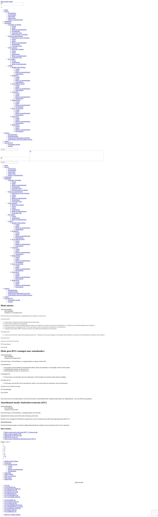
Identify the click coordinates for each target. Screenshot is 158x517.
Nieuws (6, 11)
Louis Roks (15, 92)
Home (6, 10)
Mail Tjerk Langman (18, 49)
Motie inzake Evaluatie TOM (12, 434)
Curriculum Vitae (17, 33)
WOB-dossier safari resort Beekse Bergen (20, 139)
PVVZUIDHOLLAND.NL (12, 508)
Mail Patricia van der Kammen (20, 38)
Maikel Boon (15, 125)
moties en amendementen (19, 64)
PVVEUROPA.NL (10, 487)
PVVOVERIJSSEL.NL (11, 495)
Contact (6, 141)
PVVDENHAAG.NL (10, 490)
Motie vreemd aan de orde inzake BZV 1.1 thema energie (21, 432)
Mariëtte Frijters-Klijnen (19, 67)
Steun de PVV (8, 143)
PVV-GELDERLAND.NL (12, 497)
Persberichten (12, 13)
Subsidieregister (12, 134)
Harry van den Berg (17, 108)
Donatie (10, 146)
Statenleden (7, 23)
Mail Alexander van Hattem (20, 34)
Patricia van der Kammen (15, 36)
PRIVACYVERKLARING (12, 514)
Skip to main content (7, 1)
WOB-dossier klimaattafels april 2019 (19, 138)
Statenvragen (12, 18)
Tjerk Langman (12, 47)
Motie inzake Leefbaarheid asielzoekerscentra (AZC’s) (20, 439)
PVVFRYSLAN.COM (11, 492)
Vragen (14, 26)
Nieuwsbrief (11, 16)
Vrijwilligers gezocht (14, 144)
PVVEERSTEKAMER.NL (12, 489)
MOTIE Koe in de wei (11, 437)
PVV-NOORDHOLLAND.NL (13, 506)
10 (5, 456)
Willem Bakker (16, 100)
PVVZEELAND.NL (10, 510)
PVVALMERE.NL (10, 500)
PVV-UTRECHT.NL (10, 503)
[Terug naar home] (12, 5)
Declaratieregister (13, 136)
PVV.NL (7, 485)
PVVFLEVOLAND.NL (11, 502)
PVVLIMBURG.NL (10, 511)
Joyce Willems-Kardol (18, 84)
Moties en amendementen (15, 20)
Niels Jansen (15, 116)
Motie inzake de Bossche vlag (13, 435)
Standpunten (8, 21)
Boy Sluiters (11, 59)
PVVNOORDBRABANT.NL (13, 505)
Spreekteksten (12, 15)
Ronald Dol (15, 75)
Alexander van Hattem (14, 24)
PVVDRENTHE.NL (10, 493)
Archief (10, 65)
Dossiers (6, 133)
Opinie (14, 28)
